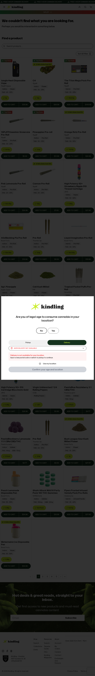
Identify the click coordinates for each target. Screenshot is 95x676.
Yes (53, 330)
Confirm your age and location (47, 369)
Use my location (49, 363)
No (41, 330)
